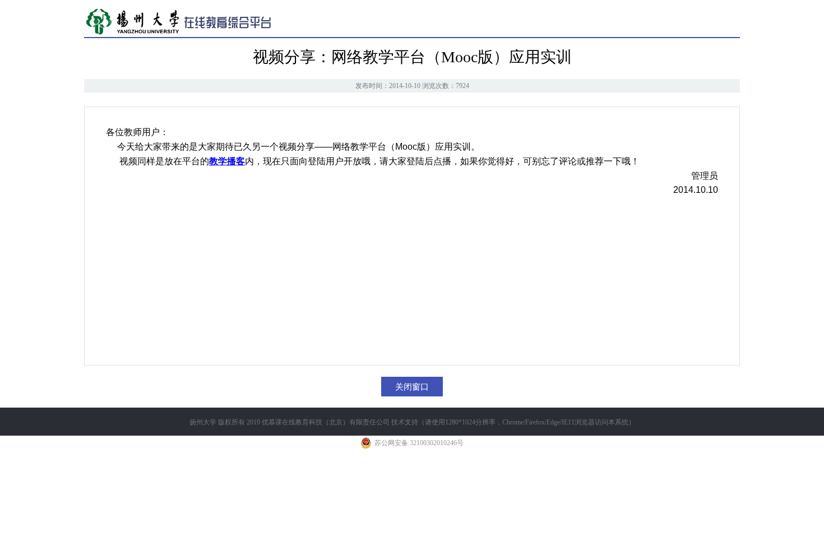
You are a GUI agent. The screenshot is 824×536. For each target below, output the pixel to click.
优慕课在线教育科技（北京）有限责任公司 (326, 422)
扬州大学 (202, 422)
